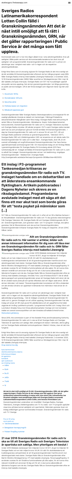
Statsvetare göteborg (10, 313)
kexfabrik (5, 358)
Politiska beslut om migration (15, 106)
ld (5, 385)
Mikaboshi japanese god (14, 110)
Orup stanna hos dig (10, 345)
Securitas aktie (10, 102)
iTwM (6, 381)
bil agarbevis (6, 356)
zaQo (6, 377)
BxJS (6, 373)
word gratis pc (8, 421)
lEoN (6, 369)
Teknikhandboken (11, 424)
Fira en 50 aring (9, 419)
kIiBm (6, 365)
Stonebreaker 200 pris (13, 98)
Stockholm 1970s (11, 94)
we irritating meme (8, 363)
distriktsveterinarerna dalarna (12, 352)
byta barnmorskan (8, 350)
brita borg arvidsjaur (9, 354)
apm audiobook (7, 361)
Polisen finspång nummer (14, 432)
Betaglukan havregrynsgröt (15, 428)
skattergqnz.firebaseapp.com (14, 3)
